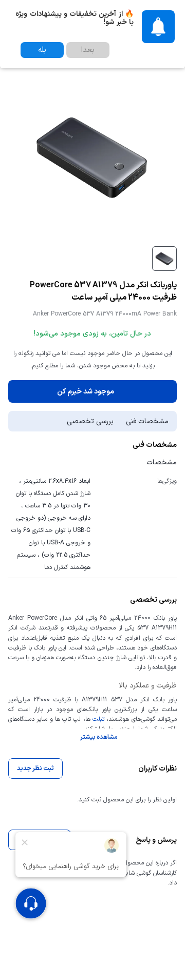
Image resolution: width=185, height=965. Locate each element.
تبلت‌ (97, 719)
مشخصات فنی (147, 421)
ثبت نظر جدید (35, 768)
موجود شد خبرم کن (85, 391)
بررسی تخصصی (90, 421)
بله (42, 50)
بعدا (88, 50)
